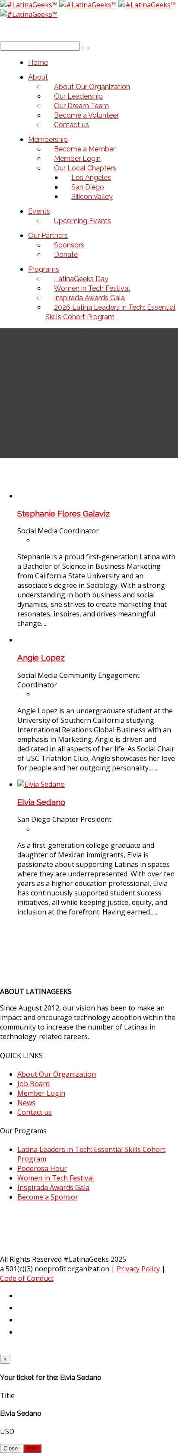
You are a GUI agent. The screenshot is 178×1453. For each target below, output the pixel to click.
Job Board (33, 1083)
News (26, 1102)
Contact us (71, 125)
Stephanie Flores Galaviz (63, 513)
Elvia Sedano (41, 802)
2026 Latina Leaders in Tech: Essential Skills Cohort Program (110, 312)
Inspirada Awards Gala (53, 1187)
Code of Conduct (27, 1278)
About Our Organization (56, 1074)
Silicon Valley (92, 196)
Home (38, 62)
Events (39, 211)
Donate (66, 254)
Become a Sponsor (47, 1197)
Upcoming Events (82, 221)
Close (10, 1448)
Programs (43, 269)
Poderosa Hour (42, 1168)
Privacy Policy (138, 1268)
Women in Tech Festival (55, 1178)
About (38, 77)
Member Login (41, 1093)
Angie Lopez (41, 657)
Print (32, 1448)
